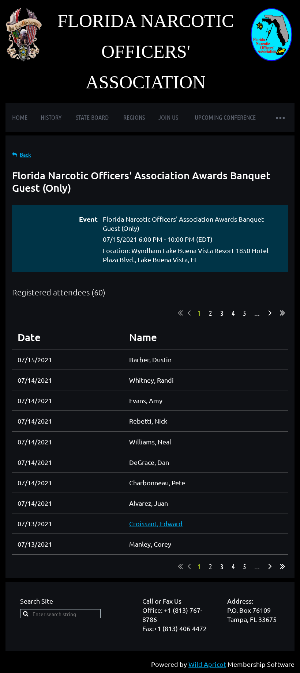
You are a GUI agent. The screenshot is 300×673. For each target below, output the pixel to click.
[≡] (280, 117)
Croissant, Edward (156, 523)
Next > (270, 313)
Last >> (282, 313)
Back (25, 154)
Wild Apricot (207, 664)
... (257, 313)
